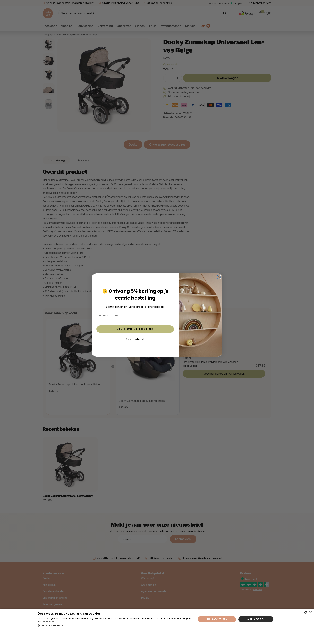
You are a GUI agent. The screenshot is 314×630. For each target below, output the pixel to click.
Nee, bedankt (135, 339)
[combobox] (305, 612)
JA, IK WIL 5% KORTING (135, 329)
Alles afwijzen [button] (256, 619)
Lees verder (61, 621)
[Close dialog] (219, 277)
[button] (115, 625)
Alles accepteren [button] (217, 619)
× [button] (310, 612)
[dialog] (157, 619)
